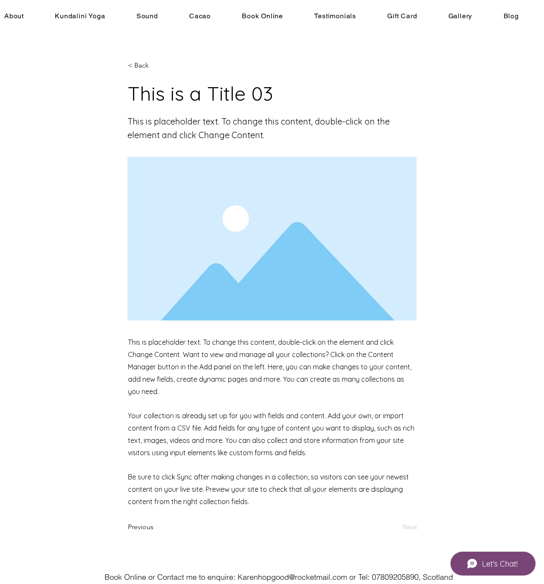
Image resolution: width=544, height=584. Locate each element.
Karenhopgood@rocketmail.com (292, 577)
